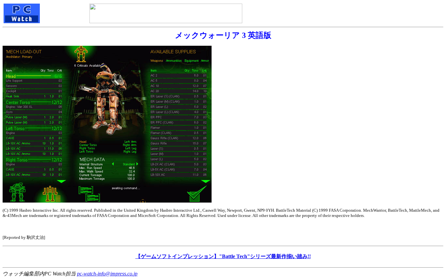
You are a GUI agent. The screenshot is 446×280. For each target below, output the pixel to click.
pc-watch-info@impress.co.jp (107, 273)
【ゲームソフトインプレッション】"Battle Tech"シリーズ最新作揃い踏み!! (223, 256)
